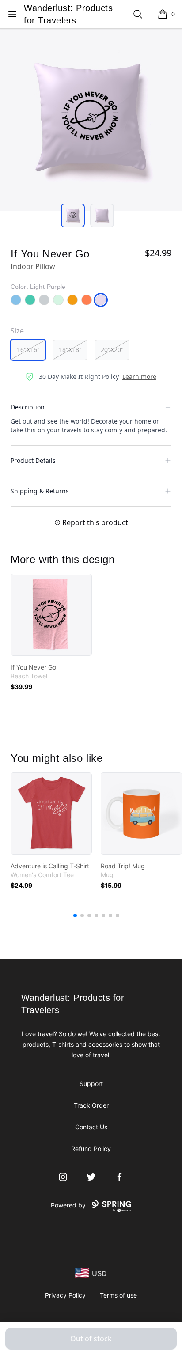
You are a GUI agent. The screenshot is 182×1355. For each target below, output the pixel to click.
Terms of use (118, 1295)
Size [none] (17, 331)
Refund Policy (91, 1148)
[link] (51, 614)
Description (28, 407)
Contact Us (91, 1127)
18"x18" (70, 349)
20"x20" (112, 349)
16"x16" (28, 349)
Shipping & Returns (40, 491)
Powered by (68, 1205)
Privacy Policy (65, 1295)
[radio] (28, 350)
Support (91, 1083)
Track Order (91, 1105)
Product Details (33, 460)
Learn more (139, 376)
